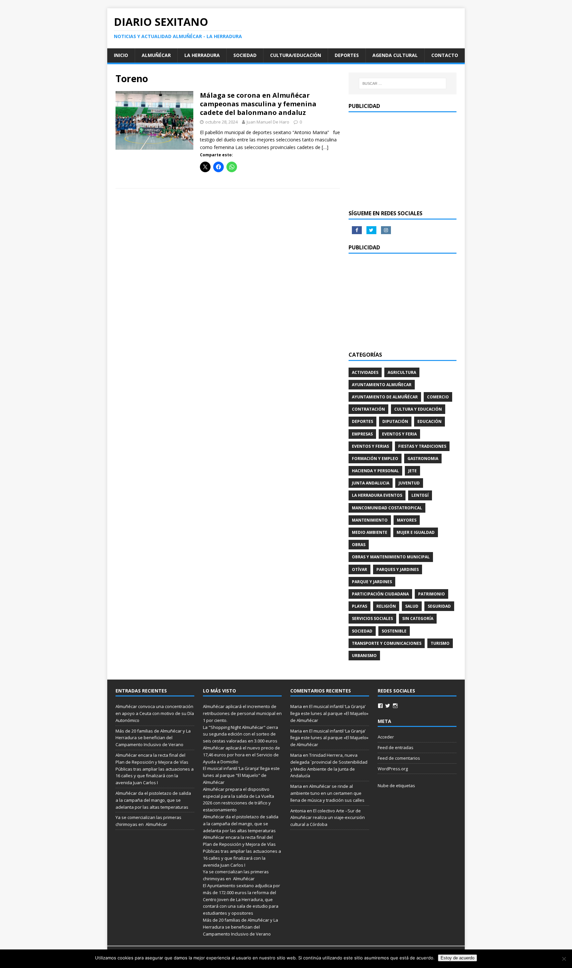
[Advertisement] (402, 160)
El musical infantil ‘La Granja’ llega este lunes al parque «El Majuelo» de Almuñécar (329, 713)
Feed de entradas (395, 747)
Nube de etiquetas (396, 786)
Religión (386, 606)
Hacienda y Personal (375, 471)
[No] (563, 958)
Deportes (347, 55)
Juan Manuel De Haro (268, 122)
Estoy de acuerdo (457, 957)
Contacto (444, 55)
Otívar (359, 569)
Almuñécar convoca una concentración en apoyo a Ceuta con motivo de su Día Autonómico (155, 713)
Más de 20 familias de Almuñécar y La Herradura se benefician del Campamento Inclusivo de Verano (153, 738)
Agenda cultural (395, 55)
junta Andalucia (370, 483)
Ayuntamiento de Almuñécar (385, 397)
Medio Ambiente (369, 532)
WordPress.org (393, 769)
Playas (359, 606)
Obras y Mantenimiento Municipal (391, 557)
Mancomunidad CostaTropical (387, 508)
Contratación (368, 409)
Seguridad (439, 606)
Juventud (409, 483)
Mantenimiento (370, 520)
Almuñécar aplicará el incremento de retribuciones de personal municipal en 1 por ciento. (242, 713)
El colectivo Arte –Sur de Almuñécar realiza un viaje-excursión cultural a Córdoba (327, 818)
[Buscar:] (402, 83)
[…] (325, 147)
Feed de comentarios (399, 758)
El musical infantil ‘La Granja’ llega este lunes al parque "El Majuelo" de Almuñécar (241, 775)
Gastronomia (422, 458)
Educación (429, 421)
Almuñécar (156, 55)
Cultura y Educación (418, 409)
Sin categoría (417, 618)
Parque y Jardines (372, 582)
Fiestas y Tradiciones (422, 446)
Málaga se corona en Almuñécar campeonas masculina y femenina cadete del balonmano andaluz (258, 104)
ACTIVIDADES (365, 372)
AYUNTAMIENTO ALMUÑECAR (381, 384)
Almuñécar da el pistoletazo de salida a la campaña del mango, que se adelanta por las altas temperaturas (153, 800)
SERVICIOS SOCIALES (372, 618)
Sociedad (245, 55)
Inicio (121, 55)
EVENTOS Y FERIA (399, 434)
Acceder (386, 737)
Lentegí (420, 495)
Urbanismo (364, 655)
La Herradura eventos (377, 495)
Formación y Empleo (375, 458)
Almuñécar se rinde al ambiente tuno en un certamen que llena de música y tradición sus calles (327, 793)
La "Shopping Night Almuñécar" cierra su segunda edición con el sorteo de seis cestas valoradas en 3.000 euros (240, 734)
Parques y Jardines (397, 569)
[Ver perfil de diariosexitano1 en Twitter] (387, 705)
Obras (358, 544)
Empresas (362, 434)
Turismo (440, 643)
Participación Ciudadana (380, 594)
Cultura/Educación (295, 55)
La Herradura (202, 55)
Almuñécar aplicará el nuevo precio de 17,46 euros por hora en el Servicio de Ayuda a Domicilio (241, 755)
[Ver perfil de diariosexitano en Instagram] (395, 705)
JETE (412, 471)
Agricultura (402, 372)
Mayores (406, 520)
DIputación (395, 421)
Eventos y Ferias (370, 446)
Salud (411, 606)
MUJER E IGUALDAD (416, 532)
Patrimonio (431, 594)
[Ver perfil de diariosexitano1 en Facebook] (380, 705)
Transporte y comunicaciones (386, 643)
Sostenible (394, 631)
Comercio (438, 397)
